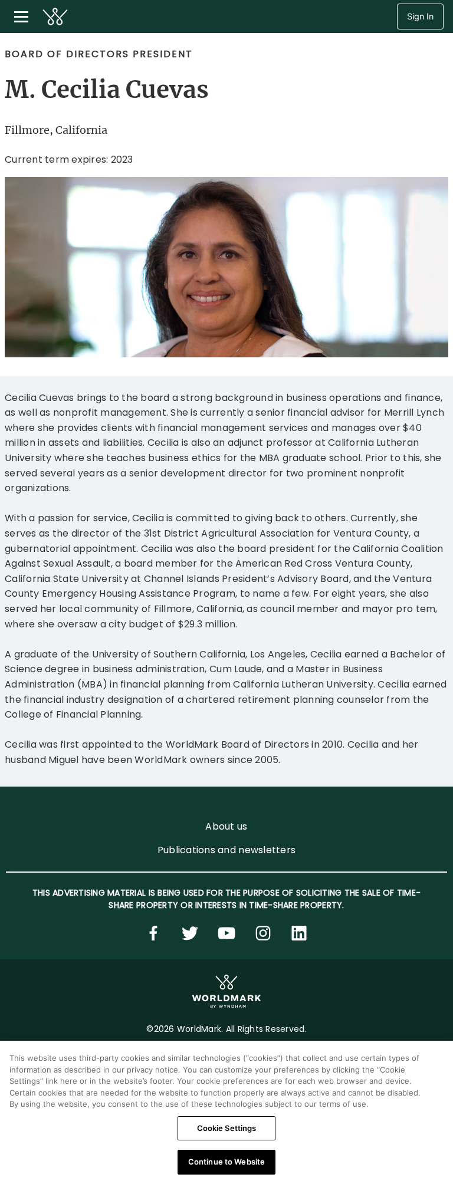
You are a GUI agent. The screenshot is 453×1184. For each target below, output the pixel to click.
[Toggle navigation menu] (21, 16)
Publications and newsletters (226, 850)
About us (226, 826)
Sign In (420, 16)
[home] (55, 16)
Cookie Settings (227, 1128)
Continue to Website (226, 1161)
